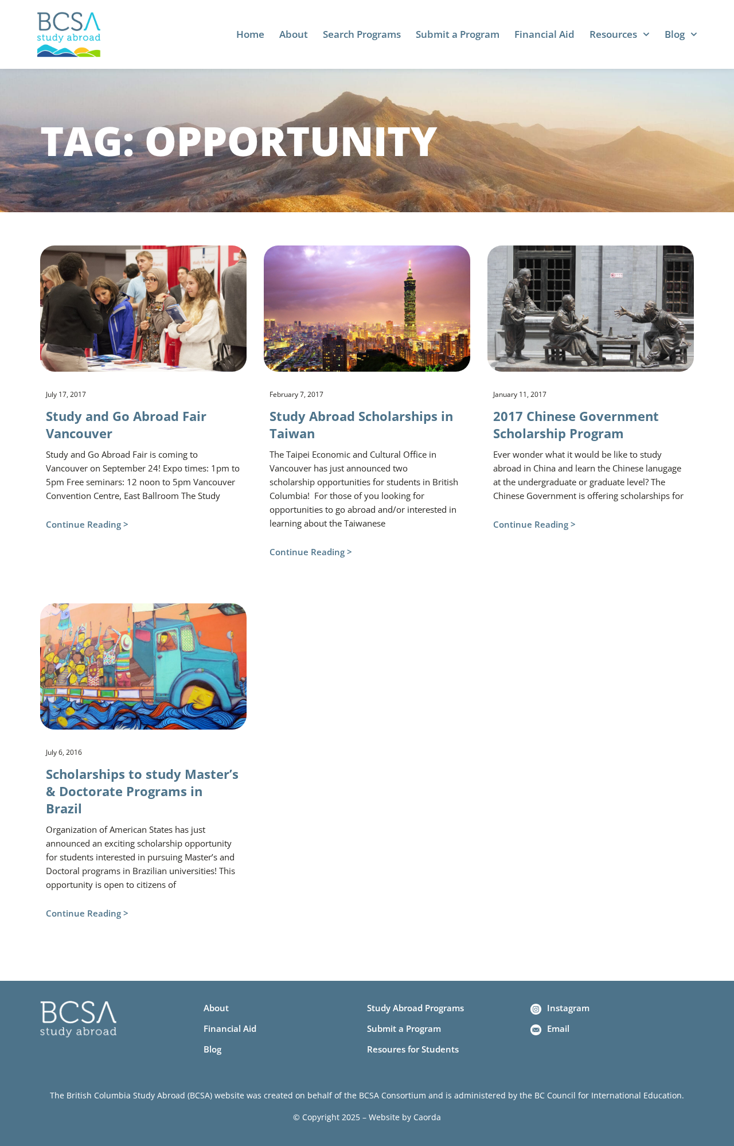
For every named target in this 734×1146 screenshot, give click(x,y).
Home (250, 34)
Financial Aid (544, 34)
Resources (613, 34)
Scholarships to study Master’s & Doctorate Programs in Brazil (142, 791)
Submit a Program (457, 34)
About (293, 34)
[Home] (69, 34)
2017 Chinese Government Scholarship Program (576, 424)
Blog (675, 34)
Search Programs (362, 34)
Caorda (427, 1117)
